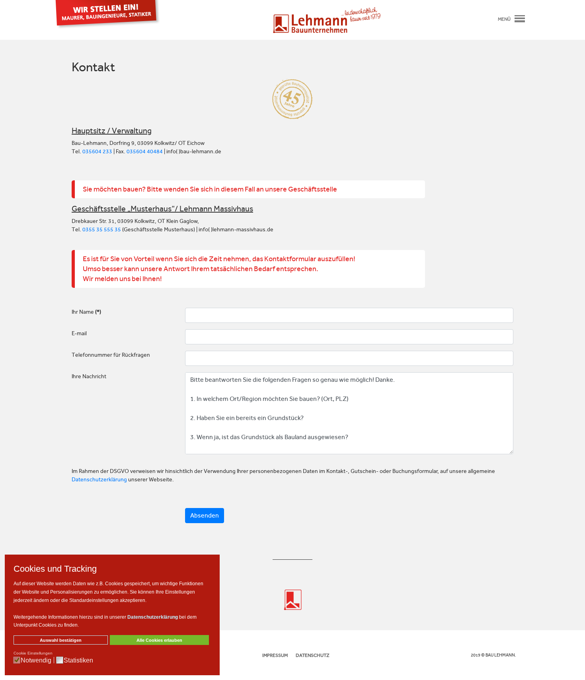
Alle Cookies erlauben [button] (159, 640)
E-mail (79, 333)
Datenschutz (313, 655)
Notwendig (36, 660)
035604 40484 (145, 151)
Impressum (275, 655)
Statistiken (78, 660)
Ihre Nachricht (89, 376)
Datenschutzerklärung (99, 479)
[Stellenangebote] (107, 14)
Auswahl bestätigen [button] (61, 640)
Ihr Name (86, 312)
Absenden (204, 515)
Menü (504, 19)
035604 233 (97, 151)
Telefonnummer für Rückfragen (111, 355)
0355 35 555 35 (101, 229)
